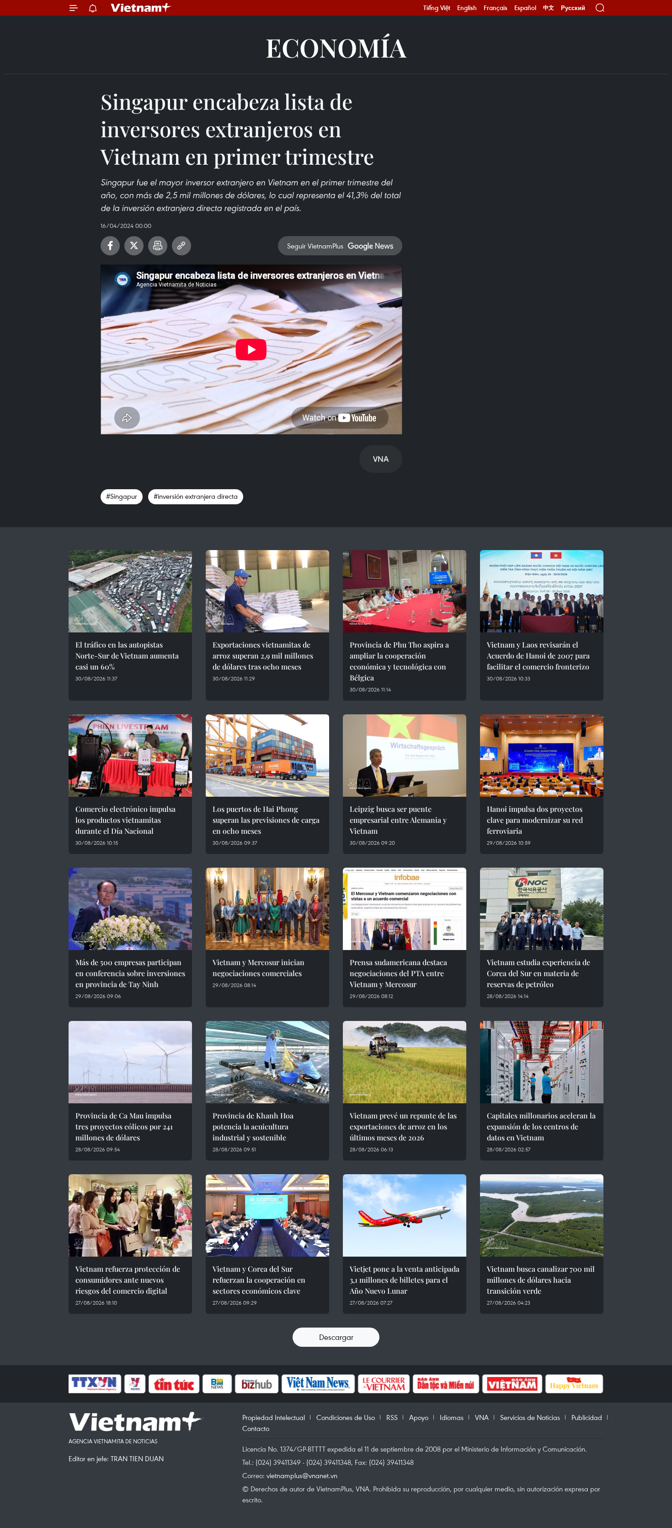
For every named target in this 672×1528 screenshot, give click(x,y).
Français (495, 8)
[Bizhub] (256, 1383)
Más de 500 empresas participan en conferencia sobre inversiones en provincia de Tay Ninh (130, 973)
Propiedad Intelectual (273, 1417)
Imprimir (157, 245)
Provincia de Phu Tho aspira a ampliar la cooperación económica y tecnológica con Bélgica (399, 661)
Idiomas (452, 1417)
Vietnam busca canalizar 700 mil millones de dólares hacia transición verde (541, 1280)
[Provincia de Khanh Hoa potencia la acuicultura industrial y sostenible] (267, 1062)
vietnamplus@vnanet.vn (302, 1475)
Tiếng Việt (436, 8)
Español (525, 8)
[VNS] (318, 1383)
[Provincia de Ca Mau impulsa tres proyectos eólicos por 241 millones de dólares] (130, 1062)
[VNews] (135, 1383)
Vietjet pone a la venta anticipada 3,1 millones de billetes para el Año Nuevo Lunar (404, 1280)
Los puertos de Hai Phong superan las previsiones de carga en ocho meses (266, 820)
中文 (548, 8)
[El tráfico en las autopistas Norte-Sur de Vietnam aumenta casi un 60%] (130, 591)
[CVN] (383, 1383)
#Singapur (121, 496)
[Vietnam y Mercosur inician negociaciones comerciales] (267, 909)
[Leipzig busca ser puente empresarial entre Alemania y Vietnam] (404, 755)
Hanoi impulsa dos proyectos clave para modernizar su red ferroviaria (535, 820)
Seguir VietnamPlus (315, 245)
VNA (482, 1417)
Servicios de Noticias (530, 1417)
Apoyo (418, 1417)
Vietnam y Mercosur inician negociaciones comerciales (258, 967)
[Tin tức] (174, 1383)
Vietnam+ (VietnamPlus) (141, 8)
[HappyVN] (574, 1383)
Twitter (134, 245)
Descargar (336, 1337)
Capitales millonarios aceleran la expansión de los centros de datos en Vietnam (541, 1126)
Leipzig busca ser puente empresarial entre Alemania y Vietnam (398, 820)
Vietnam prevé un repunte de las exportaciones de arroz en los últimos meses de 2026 (403, 1126)
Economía (336, 47)
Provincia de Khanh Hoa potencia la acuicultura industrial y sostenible (253, 1126)
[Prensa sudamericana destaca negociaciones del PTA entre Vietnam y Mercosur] (404, 909)
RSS (392, 1417)
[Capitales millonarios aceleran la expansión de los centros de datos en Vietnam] (541, 1062)
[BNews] (217, 1383)
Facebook (110, 245)
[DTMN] (445, 1383)
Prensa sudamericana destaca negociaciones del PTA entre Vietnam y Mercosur (398, 973)
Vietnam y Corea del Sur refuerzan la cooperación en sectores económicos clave (259, 1280)
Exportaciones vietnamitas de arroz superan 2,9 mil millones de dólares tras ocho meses (263, 655)
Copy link (181, 245)
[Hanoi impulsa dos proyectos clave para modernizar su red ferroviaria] (541, 755)
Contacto (255, 1428)
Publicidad (586, 1417)
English (467, 8)
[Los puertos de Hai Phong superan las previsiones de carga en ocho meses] (267, 755)
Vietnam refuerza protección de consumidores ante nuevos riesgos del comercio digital (127, 1280)
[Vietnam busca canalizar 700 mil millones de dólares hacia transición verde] (541, 1215)
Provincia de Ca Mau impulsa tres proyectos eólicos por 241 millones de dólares (124, 1126)
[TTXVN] (94, 1383)
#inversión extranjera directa (196, 496)
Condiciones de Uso (345, 1417)
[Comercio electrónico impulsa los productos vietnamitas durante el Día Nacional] (130, 755)
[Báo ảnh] (512, 1383)
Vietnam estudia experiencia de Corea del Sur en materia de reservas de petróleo (538, 973)
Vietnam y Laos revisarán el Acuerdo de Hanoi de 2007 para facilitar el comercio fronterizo (538, 655)
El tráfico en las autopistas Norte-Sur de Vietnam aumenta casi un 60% (127, 655)
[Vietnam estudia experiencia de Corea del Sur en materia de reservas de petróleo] (541, 909)
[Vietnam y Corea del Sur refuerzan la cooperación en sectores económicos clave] (267, 1215)
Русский (573, 8)
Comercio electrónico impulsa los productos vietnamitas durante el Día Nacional (125, 820)
